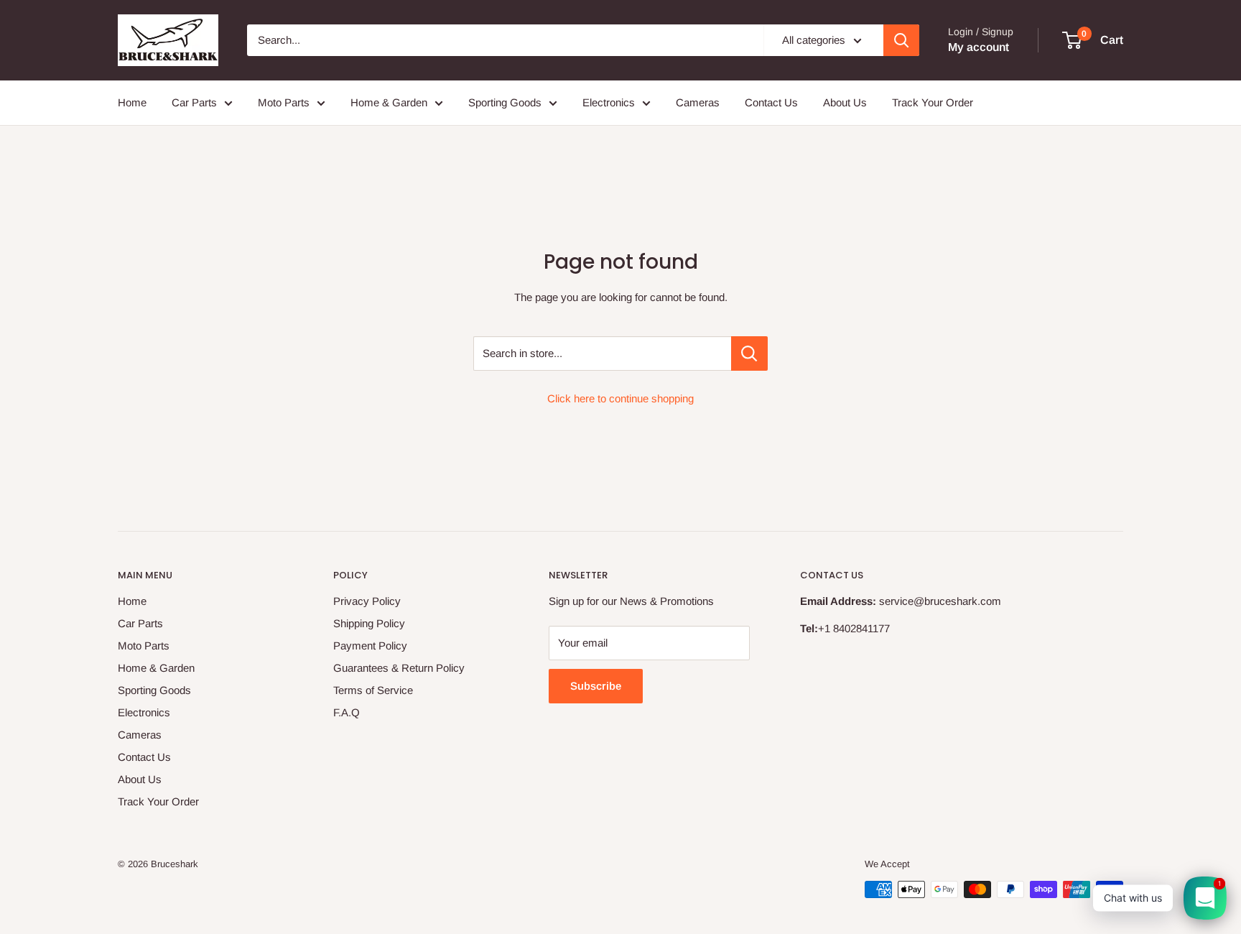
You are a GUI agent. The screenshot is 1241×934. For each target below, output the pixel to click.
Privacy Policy (367, 601)
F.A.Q (346, 712)
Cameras (698, 102)
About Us (845, 102)
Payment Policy (370, 645)
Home (132, 102)
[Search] (901, 40)
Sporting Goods (505, 102)
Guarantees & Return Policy (399, 668)
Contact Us (771, 102)
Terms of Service (373, 690)
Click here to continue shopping (620, 398)
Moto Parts (284, 102)
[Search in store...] (749, 353)
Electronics (608, 102)
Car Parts (194, 102)
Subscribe (595, 686)
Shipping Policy (369, 623)
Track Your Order (932, 102)
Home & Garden (388, 102)
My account (978, 47)
